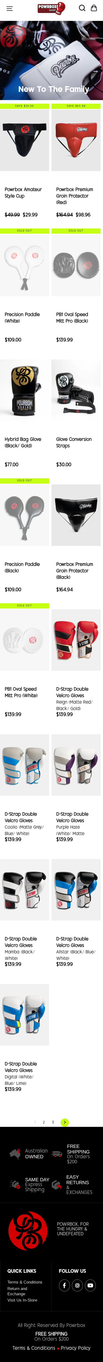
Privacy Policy (76, 1348)
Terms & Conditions (24, 1282)
